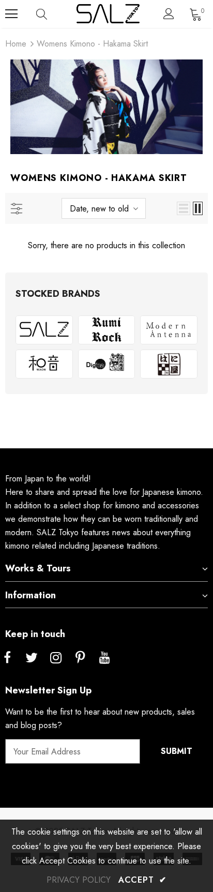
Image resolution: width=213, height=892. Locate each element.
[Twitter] (31, 658)
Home (15, 44)
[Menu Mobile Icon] (11, 14)
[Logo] (107, 14)
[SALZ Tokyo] (44, 329)
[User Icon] (168, 13)
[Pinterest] (80, 658)
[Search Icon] (51, 14)
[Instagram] (56, 658)
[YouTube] (104, 658)
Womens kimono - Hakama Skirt (92, 44)
